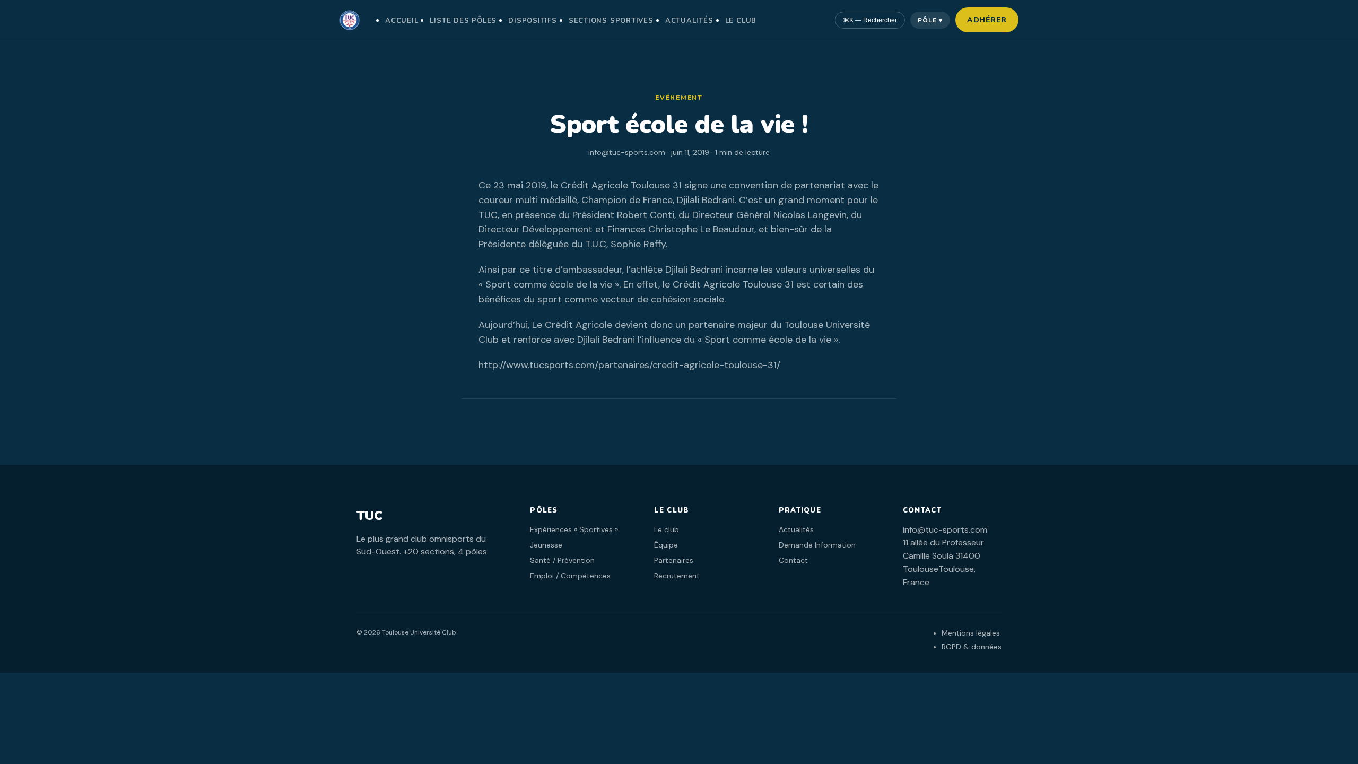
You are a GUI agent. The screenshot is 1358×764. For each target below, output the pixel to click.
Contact (793, 560)
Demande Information (817, 545)
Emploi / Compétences (570, 575)
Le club (740, 20)
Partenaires (673, 560)
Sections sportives (611, 20)
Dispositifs (532, 20)
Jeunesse (546, 545)
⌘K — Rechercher (870, 20)
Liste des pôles (463, 20)
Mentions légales (971, 633)
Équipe (666, 545)
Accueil (401, 20)
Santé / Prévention (562, 560)
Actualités (689, 20)
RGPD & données (972, 647)
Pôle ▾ (930, 20)
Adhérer (987, 20)
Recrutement (677, 575)
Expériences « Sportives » (574, 529)
